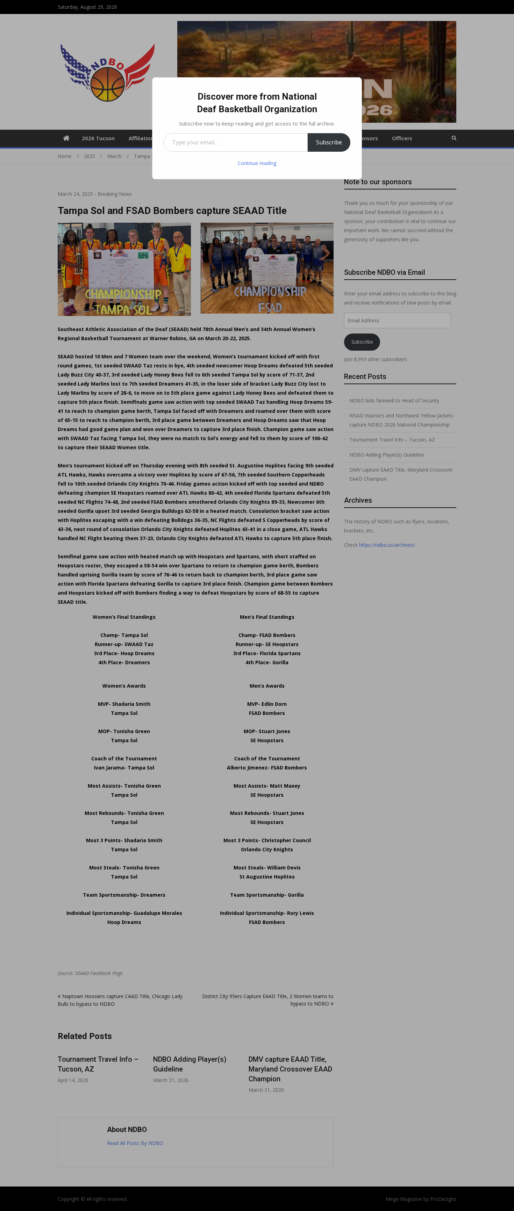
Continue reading (257, 163)
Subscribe (329, 142)
